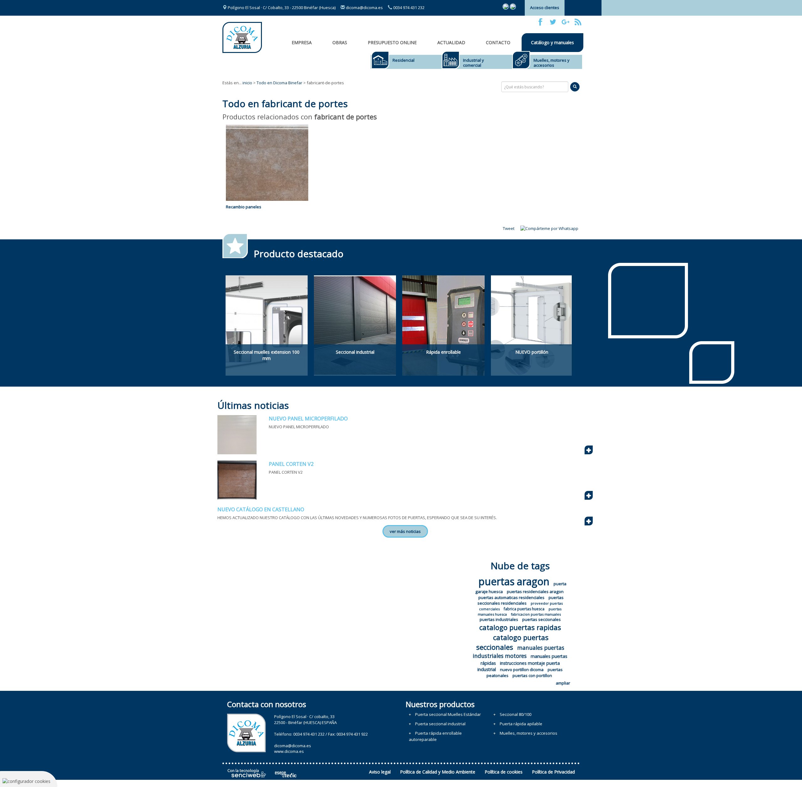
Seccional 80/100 (515, 714)
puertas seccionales (541, 619)
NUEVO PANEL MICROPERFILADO (308, 418)
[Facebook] (540, 22)
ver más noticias (405, 531)
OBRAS (339, 42)
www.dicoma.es (289, 751)
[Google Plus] (565, 22)
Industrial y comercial (473, 62)
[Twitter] (553, 22)
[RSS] (578, 22)
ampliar (563, 683)
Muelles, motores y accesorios (552, 62)
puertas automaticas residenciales (511, 597)
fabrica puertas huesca (524, 609)
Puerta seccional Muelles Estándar (448, 714)
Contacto (498, 42)
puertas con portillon (532, 675)
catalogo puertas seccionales (512, 642)
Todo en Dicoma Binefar (279, 83)
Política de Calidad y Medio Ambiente (437, 772)
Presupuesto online (392, 42)
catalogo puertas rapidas (520, 627)
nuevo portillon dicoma (522, 669)
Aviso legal (380, 772)
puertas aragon (513, 581)
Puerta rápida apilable (521, 724)
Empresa (302, 42)
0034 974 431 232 (408, 7)
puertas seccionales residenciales (520, 600)
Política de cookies (504, 772)
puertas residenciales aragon (535, 591)
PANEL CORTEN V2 (291, 464)
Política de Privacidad (553, 772)
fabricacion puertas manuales (536, 614)
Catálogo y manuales (552, 42)
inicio (247, 83)
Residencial (403, 60)
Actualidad (451, 42)
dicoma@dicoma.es (364, 7)
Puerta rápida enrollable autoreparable (435, 736)
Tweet (508, 228)
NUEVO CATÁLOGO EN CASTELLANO (260, 509)
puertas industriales (499, 619)
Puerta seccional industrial (440, 724)
